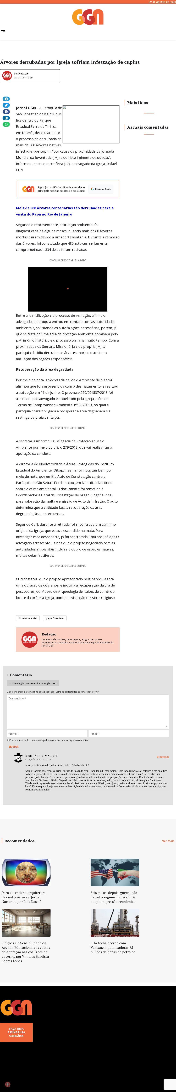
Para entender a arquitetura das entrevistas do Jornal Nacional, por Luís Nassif (24, 897)
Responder (163, 756)
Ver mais (168, 841)
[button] (6, 99)
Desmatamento (28, 618)
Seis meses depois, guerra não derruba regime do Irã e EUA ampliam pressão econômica (114, 897)
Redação (23, 73)
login (21, 683)
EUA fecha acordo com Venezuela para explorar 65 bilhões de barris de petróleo (113, 947)
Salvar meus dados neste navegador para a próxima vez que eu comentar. (49, 740)
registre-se (50, 683)
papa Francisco (55, 618)
